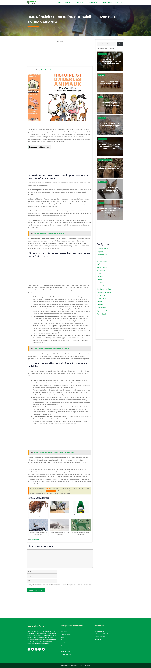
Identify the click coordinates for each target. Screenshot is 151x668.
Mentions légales (99, 631)
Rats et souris (101, 117)
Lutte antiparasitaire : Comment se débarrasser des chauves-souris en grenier (109, 61)
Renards (99, 301)
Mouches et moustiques (104, 289)
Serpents (100, 305)
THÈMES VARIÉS (107, 2)
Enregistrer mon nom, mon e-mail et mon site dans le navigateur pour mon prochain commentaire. (60, 585)
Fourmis (99, 280)
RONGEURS (68, 2)
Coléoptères (101, 270)
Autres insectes (102, 258)
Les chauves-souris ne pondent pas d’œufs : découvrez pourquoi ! (109, 189)
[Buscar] (120, 44)
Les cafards (101, 75)
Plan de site (98, 639)
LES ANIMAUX (92, 2)
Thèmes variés (101, 308)
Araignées (100, 203)
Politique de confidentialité (102, 634)
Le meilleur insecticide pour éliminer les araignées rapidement (109, 210)
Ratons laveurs (101, 295)
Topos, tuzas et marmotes (105, 160)
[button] (122, 2)
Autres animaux (51, 491)
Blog (62, 637)
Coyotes (99, 273)
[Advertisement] (60, 53)
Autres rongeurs (102, 261)
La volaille (100, 283)
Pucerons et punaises (104, 292)
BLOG (116, 2)
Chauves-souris (102, 54)
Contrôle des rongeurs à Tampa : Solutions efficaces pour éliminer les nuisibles (109, 125)
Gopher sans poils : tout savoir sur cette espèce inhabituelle (109, 167)
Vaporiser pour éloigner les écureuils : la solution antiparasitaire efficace (109, 103)
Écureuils (100, 96)
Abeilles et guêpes (103, 248)
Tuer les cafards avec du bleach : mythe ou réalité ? (110, 82)
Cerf (98, 264)
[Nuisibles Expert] (31, 2)
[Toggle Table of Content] (47, 147)
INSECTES (80, 2)
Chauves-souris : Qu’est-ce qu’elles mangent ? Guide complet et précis (109, 146)
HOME (60, 2)
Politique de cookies (100, 636)
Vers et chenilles (102, 314)
